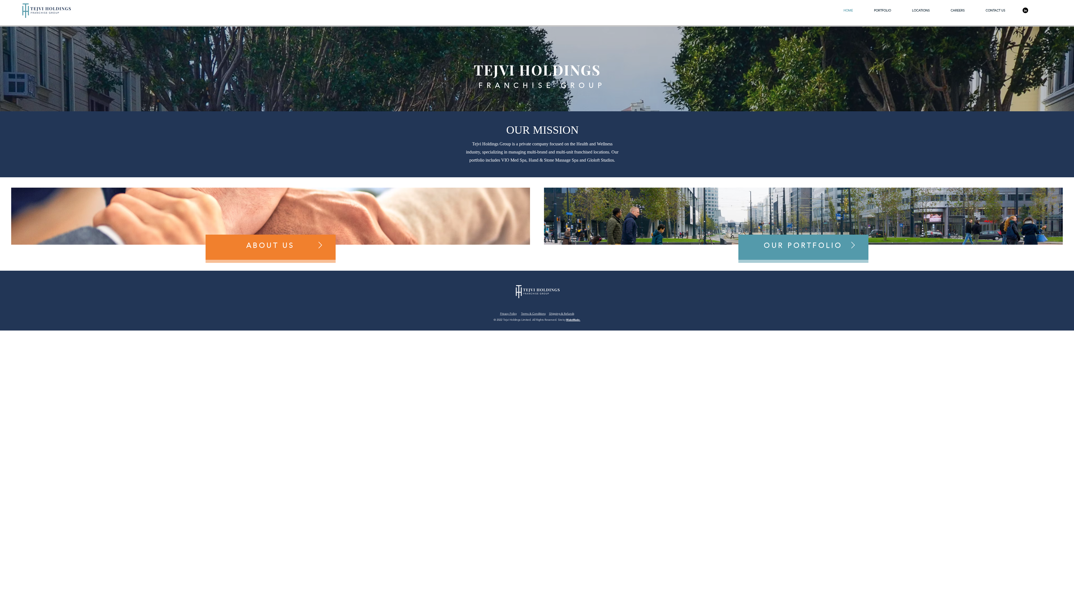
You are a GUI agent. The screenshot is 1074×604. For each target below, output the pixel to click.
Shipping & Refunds (561, 313)
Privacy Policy (508, 313)
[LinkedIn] (1025, 10)
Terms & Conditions (533, 313)
